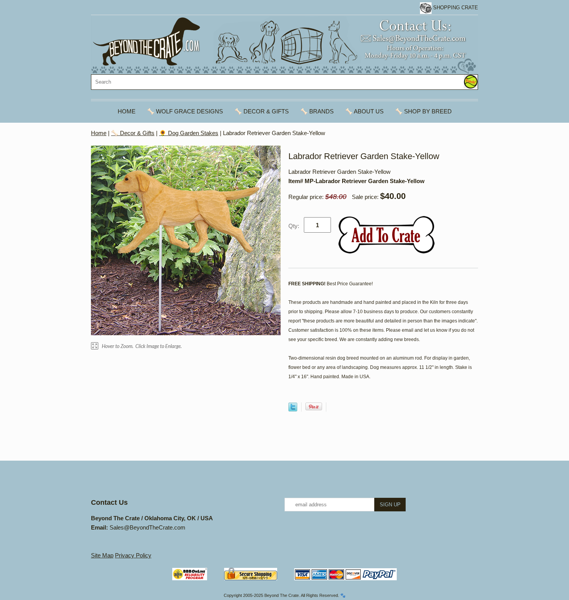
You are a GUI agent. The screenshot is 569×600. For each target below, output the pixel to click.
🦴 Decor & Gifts (262, 111)
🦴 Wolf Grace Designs (185, 111)
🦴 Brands (317, 111)
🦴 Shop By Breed (423, 111)
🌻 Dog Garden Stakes (188, 133)
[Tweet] (292, 409)
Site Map (102, 555)
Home (126, 111)
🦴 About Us (364, 111)
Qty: (293, 226)
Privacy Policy (133, 555)
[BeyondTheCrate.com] (284, 44)
